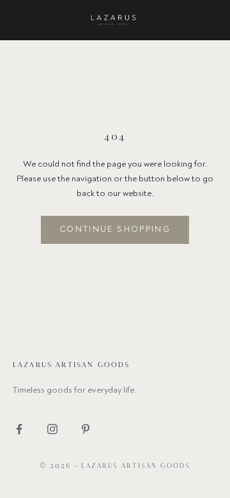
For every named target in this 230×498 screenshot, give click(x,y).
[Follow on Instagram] (52, 429)
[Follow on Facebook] (19, 429)
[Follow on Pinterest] (85, 429)
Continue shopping (115, 229)
